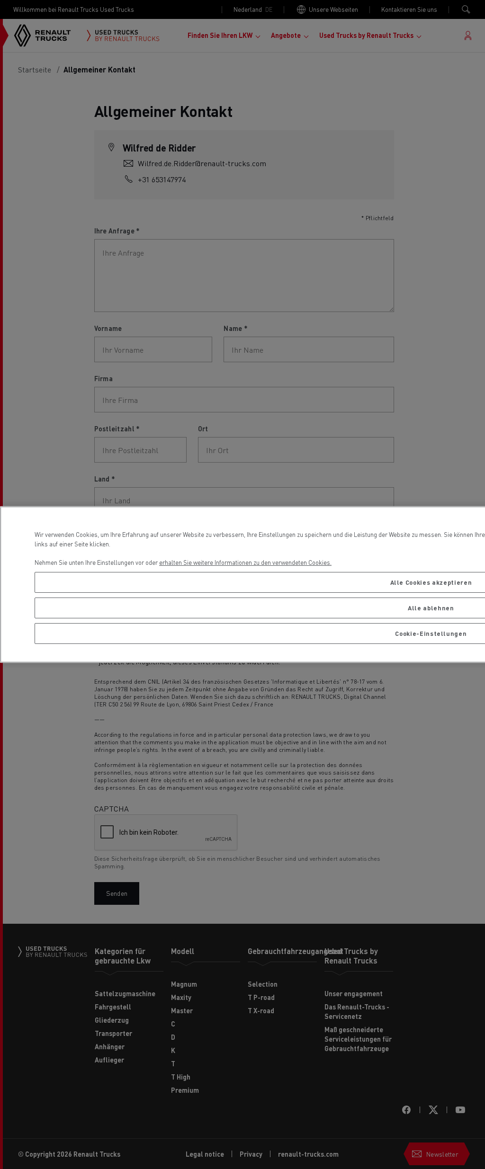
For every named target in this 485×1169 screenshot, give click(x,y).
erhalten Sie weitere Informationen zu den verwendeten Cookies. (245, 562)
